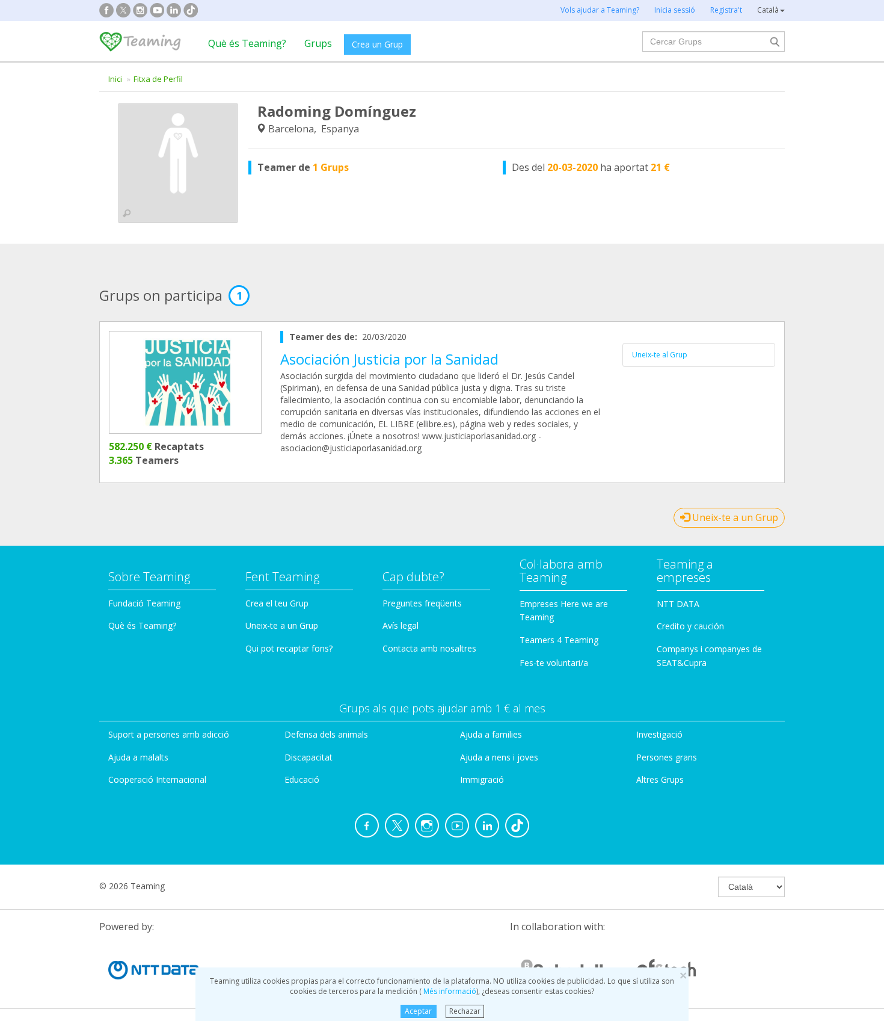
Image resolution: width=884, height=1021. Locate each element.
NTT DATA (678, 603)
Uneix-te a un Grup (734, 517)
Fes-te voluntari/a (554, 662)
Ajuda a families (491, 734)
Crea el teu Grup (276, 603)
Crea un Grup (377, 44)
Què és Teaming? (247, 43)
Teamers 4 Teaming (559, 640)
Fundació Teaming (144, 603)
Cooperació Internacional (157, 779)
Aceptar (418, 1011)
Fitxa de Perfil (158, 78)
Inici (115, 78)
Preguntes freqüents (422, 603)
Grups (318, 43)
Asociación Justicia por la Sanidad (389, 359)
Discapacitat (308, 757)
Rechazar (464, 1011)
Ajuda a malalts (138, 757)
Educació (301, 779)
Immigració (482, 779)
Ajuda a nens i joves (499, 757)
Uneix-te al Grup (659, 355)
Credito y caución (690, 626)
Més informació (449, 991)
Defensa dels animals (326, 734)
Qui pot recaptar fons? (289, 648)
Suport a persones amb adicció (168, 734)
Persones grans (666, 757)
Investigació (659, 734)
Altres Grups (660, 779)
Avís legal (400, 625)
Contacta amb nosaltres (429, 648)
